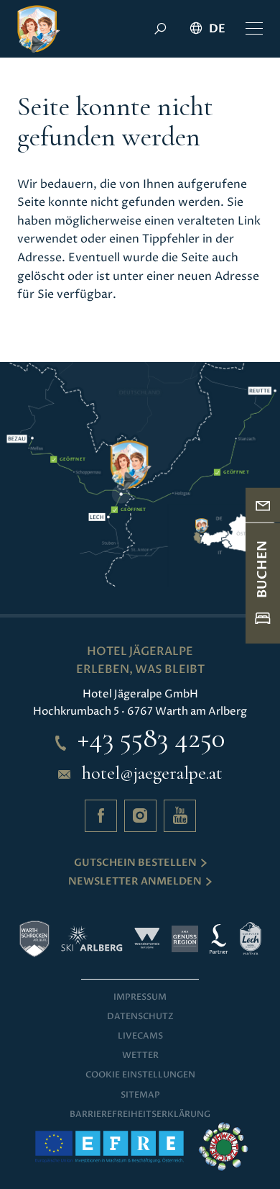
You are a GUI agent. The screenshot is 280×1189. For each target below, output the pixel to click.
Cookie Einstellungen (140, 1074)
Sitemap (140, 1094)
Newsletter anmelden (135, 881)
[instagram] (140, 816)
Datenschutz (140, 1016)
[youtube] (180, 816)
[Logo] (38, 29)
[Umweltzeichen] (223, 1146)
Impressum (140, 997)
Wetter (140, 1055)
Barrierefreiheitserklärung (140, 1114)
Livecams (140, 1035)
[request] (263, 505)
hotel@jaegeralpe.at (152, 773)
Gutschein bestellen (135, 862)
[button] (254, 29)
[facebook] (101, 816)
